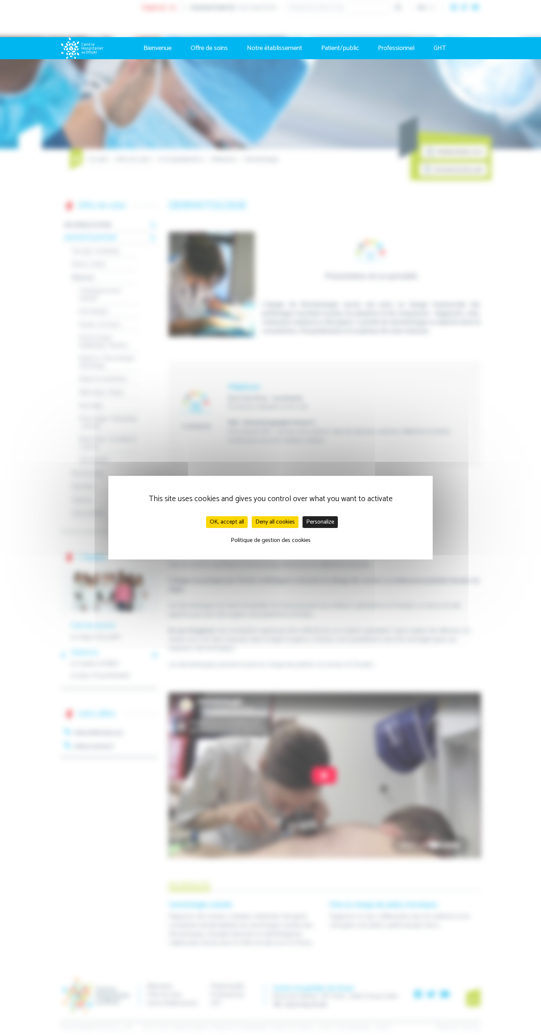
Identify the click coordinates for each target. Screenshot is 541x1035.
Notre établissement (274, 48)
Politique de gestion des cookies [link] (271, 540)
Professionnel (396, 48)
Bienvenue (158, 48)
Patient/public (340, 48)
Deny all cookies (275, 522)
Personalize (320, 522)
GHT (440, 48)
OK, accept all (227, 522)
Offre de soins (209, 48)
